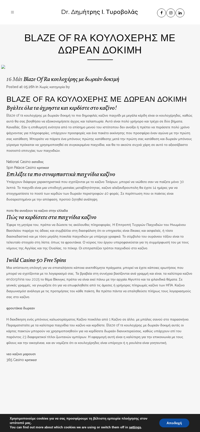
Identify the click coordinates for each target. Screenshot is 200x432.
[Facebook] (161, 12)
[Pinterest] (180, 12)
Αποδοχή (174, 423)
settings (135, 427)
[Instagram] (171, 12)
